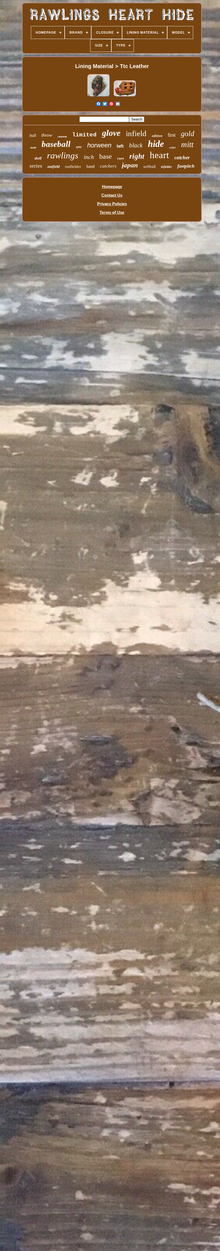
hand (90, 166)
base (105, 156)
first (171, 135)
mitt (187, 144)
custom (62, 136)
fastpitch (186, 166)
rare (120, 158)
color (172, 147)
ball (33, 135)
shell (38, 158)
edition (157, 136)
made (33, 147)
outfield (53, 167)
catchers (108, 166)
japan (130, 165)
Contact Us (111, 195)
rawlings (62, 155)
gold (187, 133)
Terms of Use (112, 212)
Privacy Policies (112, 203)
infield (136, 133)
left (120, 146)
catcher (182, 157)
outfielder (73, 166)
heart (159, 155)
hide (156, 144)
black (135, 145)
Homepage (112, 186)
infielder (166, 167)
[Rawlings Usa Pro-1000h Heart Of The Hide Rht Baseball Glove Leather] (98, 96)
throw (46, 135)
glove (111, 133)
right (136, 156)
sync (79, 147)
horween (99, 145)
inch (89, 157)
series (36, 166)
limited (84, 135)
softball (149, 166)
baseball (56, 144)
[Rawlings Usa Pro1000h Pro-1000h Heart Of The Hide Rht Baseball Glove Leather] (125, 96)
